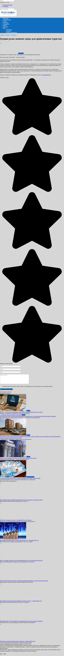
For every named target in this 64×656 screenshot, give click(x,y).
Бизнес (5, 25)
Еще (4, 28)
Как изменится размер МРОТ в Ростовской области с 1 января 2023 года (19, 540)
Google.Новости (46, 75)
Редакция (5, 6)
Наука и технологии (11, 32)
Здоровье (8, 31)
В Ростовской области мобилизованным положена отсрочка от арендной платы (21, 500)
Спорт (4, 21)
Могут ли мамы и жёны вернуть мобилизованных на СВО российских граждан (21, 560)
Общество (6, 18)
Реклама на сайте (7, 5)
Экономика (6, 24)
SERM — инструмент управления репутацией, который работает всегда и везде (21, 412)
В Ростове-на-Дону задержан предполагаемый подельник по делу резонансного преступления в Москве (28, 416)
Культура (5, 26)
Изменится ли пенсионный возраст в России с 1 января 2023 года (17, 641)
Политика (5, 22)
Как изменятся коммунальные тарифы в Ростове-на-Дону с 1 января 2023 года (21, 601)
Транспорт (9, 29)
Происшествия (7, 19)
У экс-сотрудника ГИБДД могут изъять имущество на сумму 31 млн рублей (20, 478)
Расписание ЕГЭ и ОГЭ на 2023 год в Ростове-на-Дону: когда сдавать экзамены (21, 621)
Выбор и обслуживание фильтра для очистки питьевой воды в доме (18, 458)
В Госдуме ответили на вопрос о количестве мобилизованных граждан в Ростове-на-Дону (24, 580)
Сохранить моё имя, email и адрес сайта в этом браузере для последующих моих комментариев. (27, 386)
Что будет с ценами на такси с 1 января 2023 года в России (15, 520)
